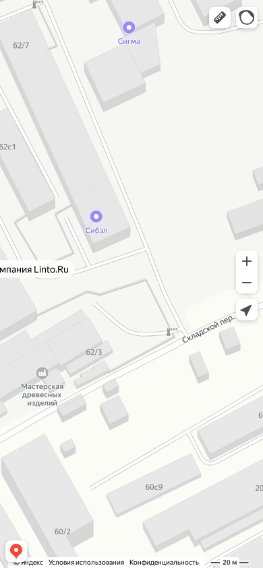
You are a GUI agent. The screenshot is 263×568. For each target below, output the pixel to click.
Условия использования (86, 562)
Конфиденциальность (164, 562)
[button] (220, 17)
